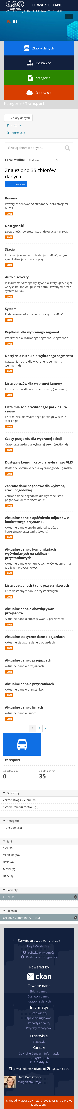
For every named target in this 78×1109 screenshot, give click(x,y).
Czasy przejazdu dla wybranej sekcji (33, 438)
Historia (15, 125)
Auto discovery (17, 277)
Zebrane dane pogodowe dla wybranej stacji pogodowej (35, 488)
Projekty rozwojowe (39, 1028)
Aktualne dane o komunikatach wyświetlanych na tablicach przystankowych (30, 553)
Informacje (17, 133)
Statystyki (39, 1042)
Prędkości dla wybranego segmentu (33, 332)
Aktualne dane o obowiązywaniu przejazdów (31, 611)
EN (15, 21)
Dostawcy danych (39, 996)
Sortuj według (14, 160)
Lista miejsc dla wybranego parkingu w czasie (36, 409)
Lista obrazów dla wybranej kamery (33, 383)
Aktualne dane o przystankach (29, 684)
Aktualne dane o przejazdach (28, 660)
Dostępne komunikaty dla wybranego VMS (39, 462)
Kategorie (42, 77)
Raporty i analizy (39, 1023)
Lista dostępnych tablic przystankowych (37, 585)
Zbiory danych (43, 48)
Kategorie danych (39, 1001)
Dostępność (14, 226)
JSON (9, 213)
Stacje (10, 249)
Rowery (11, 198)
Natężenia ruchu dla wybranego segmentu (39, 356)
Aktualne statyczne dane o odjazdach (35, 636)
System (11, 309)
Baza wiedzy (39, 1013)
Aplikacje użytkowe (39, 1018)
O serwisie (43, 92)
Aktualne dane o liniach (24, 707)
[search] (67, 148)
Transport (35, 103)
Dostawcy (43, 63)
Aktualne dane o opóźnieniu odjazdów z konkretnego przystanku (37, 520)
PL (9, 21)
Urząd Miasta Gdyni (39, 946)
